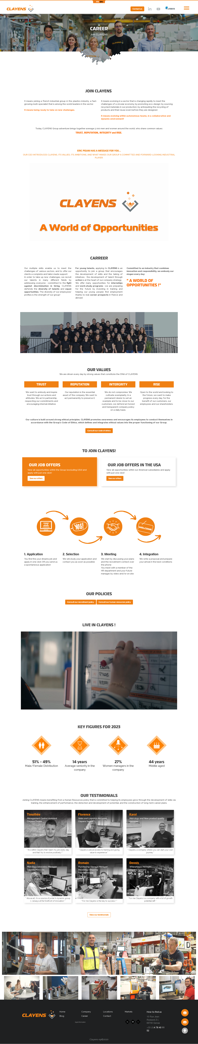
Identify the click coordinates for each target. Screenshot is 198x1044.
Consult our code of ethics (99, 430)
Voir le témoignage (48, 846)
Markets (128, 1012)
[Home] (17, 9)
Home (62, 1012)
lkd (149, 9)
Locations (108, 1012)
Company (86, 1012)
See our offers (36, 478)
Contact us (137, 9)
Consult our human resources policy (115, 602)
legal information (80, 1022)
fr (97, 2)
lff (168, 9)
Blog (62, 1016)
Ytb (158, 9)
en (101, 2)
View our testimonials (99, 915)
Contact (107, 1016)
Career (84, 1016)
